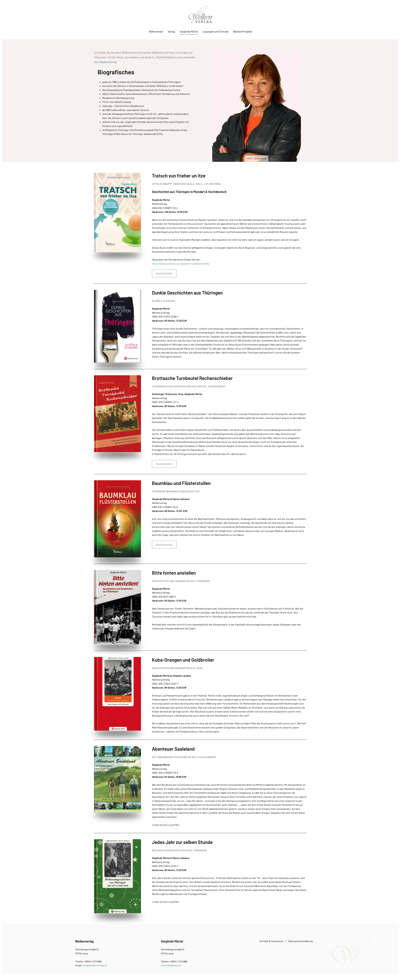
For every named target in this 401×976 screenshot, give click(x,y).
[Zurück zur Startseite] (200, 14)
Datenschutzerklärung (300, 941)
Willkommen (156, 31)
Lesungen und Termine (215, 31)
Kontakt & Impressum (271, 941)
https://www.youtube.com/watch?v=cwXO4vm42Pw (180, 263)
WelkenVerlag (107, 62)
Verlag (171, 31)
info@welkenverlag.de (95, 965)
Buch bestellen (164, 273)
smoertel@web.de (171, 965)
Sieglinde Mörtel (189, 31)
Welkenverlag (84, 941)
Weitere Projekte (242, 31)
